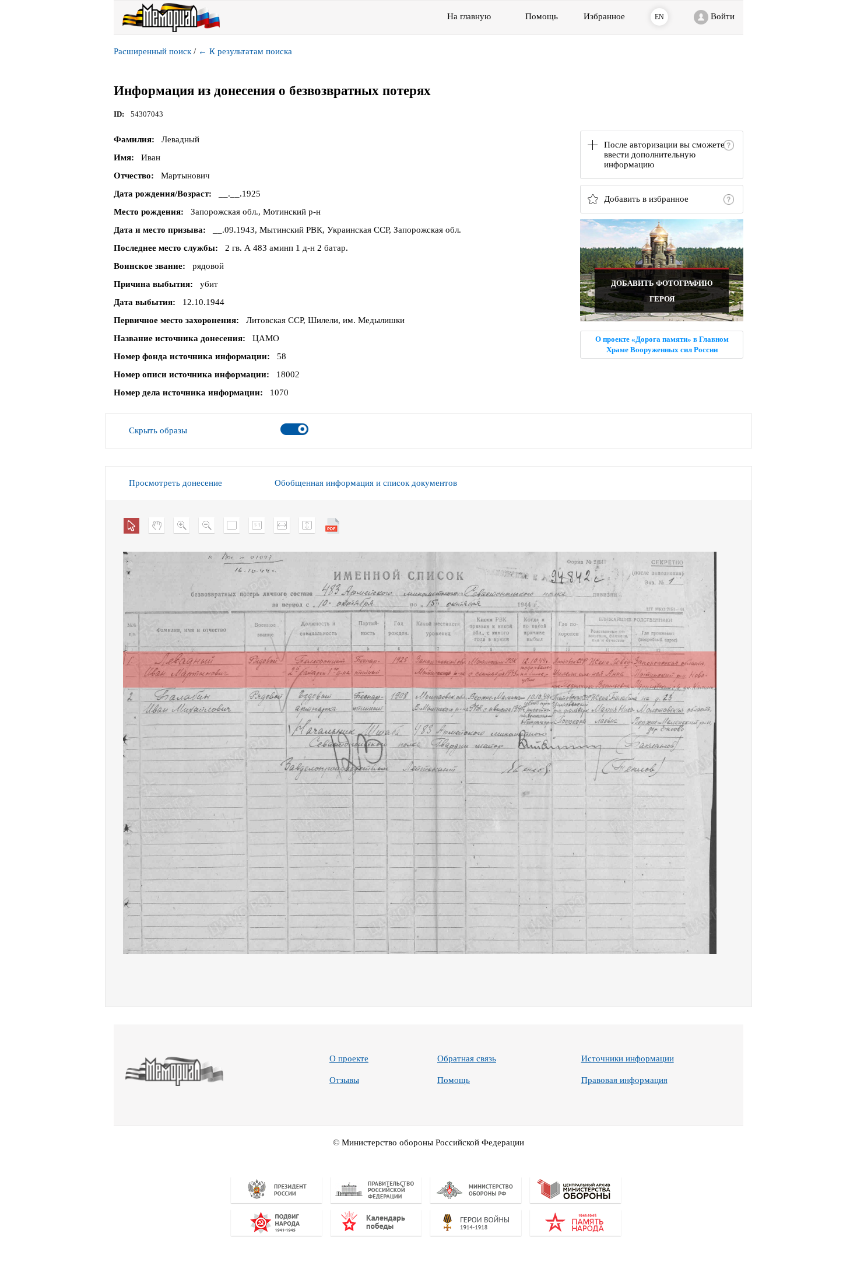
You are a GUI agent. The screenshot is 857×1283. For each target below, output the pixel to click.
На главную (469, 16)
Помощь (453, 1080)
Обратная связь (466, 1058)
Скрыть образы (158, 430)
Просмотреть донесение (175, 483)
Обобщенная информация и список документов (366, 483)
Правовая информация (624, 1080)
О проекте (348, 1058)
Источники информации (627, 1058)
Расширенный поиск (152, 51)
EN (659, 17)
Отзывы (344, 1080)
